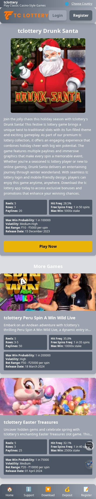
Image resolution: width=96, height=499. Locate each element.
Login (57, 15)
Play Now (48, 246)
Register (81, 15)
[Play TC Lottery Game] (89, 464)
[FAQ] (89, 446)
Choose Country (82, 4)
